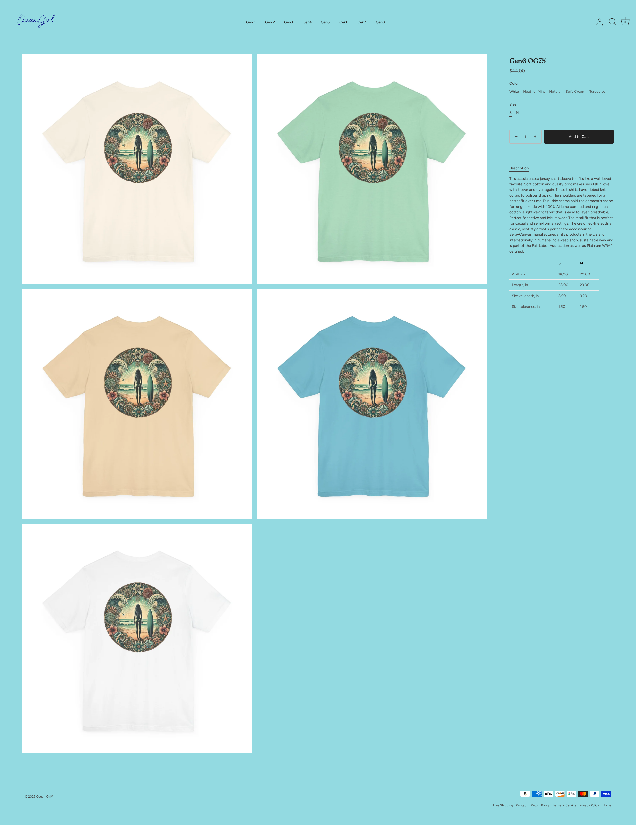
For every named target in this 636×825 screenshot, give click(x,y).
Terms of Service (564, 805)
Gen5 (325, 22)
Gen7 (362, 22)
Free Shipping (503, 805)
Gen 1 (250, 22)
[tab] (521, 168)
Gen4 (307, 22)
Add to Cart (579, 137)
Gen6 (343, 22)
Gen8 (380, 22)
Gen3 (288, 22)
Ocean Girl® (44, 796)
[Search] (612, 22)
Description (519, 168)
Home (606, 805)
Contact (522, 805)
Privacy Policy (589, 805)
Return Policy (540, 805)
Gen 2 (270, 22)
